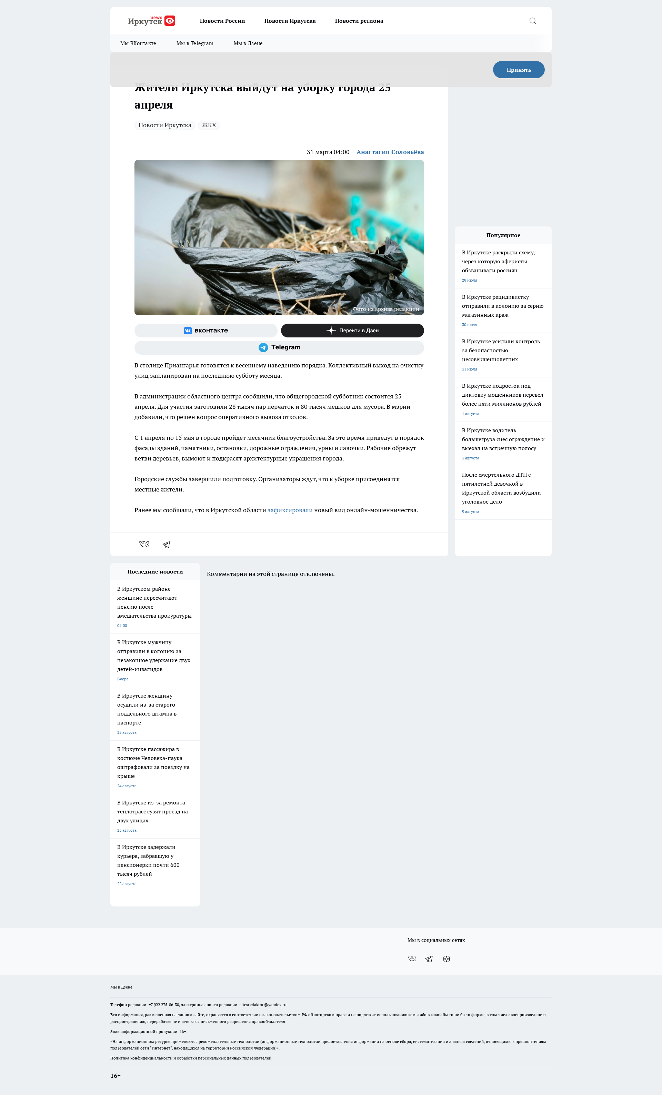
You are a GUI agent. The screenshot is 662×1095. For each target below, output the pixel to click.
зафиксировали (290, 510)
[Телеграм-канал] (279, 348)
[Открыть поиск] (533, 21)
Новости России (222, 20)
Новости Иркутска (290, 20)
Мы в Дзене (248, 43)
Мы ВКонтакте (138, 43)
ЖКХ (209, 125)
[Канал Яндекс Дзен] (352, 330)
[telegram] (168, 544)
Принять (519, 69)
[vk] (145, 544)
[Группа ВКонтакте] (206, 330)
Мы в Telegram (195, 43)
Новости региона (359, 20)
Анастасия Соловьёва (390, 152)
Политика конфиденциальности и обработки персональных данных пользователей (190, 1058)
